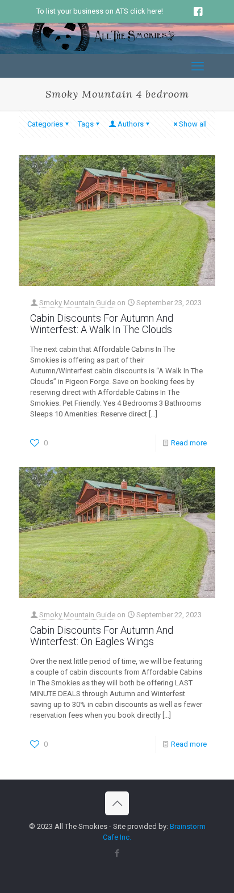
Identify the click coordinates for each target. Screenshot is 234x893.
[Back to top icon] (117, 803)
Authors (131, 124)
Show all (193, 124)
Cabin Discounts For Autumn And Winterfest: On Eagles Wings (101, 635)
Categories (45, 124)
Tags (86, 124)
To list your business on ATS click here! (99, 11)
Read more (189, 443)
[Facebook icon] (117, 853)
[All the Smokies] (103, 48)
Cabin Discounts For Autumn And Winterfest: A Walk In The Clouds (101, 323)
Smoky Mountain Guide (77, 302)
